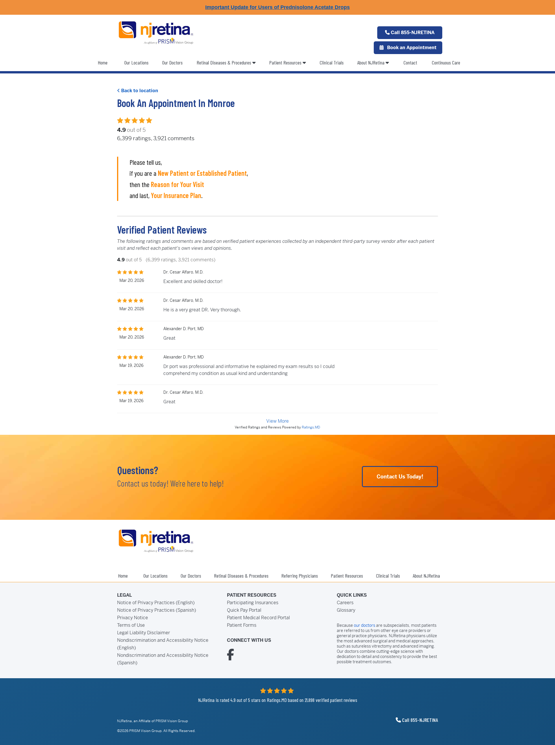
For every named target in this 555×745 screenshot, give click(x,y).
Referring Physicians (299, 575)
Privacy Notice (132, 618)
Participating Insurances (252, 603)
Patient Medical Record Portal (258, 618)
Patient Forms (241, 625)
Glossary (346, 610)
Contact (410, 62)
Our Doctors (172, 62)
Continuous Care (446, 62)
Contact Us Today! (400, 476)
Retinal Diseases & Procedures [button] (224, 62)
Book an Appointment (411, 48)
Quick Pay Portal (244, 610)
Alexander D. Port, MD (183, 328)
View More (277, 421)
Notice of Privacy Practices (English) (156, 603)
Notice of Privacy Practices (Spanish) (156, 610)
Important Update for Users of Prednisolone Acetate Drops (277, 7)
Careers (345, 603)
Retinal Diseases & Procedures (241, 575)
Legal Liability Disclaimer (143, 633)
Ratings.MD (311, 427)
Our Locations (136, 62)
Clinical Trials (332, 62)
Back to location (139, 91)
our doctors (364, 625)
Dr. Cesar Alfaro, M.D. (183, 272)
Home (103, 62)
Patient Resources (286, 62)
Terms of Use (131, 625)
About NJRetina (371, 62)
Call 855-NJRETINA (412, 32)
